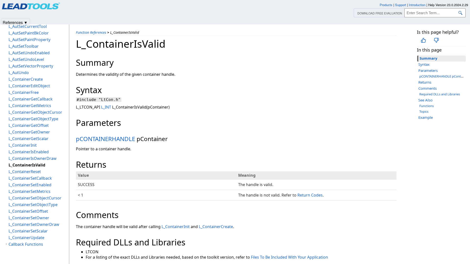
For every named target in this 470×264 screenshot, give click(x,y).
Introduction (417, 4)
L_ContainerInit (176, 226)
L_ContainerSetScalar (28, 231)
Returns (424, 82)
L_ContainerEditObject (29, 85)
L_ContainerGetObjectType (33, 118)
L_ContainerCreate (216, 226)
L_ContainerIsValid (27, 165)
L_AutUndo (19, 72)
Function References (91, 32)
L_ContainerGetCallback (31, 99)
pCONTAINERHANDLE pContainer (443, 76)
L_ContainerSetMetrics (29, 191)
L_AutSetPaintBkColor (29, 33)
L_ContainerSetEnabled (30, 184)
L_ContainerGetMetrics (30, 105)
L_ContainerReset (25, 171)
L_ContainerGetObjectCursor (35, 112)
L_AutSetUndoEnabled (29, 52)
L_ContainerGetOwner (29, 132)
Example (425, 117)
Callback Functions (26, 244)
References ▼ (15, 22)
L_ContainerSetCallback (30, 178)
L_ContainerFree (24, 92)
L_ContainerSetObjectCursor (35, 198)
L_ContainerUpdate (26, 237)
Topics (423, 111)
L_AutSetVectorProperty (31, 66)
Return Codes (310, 195)
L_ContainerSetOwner (29, 217)
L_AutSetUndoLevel (26, 59)
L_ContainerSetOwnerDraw (34, 224)
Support (400, 4)
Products (386, 4)
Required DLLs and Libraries (439, 94)
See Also (425, 100)
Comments (427, 88)
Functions (426, 106)
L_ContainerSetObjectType (33, 204)
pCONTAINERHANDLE (105, 139)
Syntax (424, 64)
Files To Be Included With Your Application (289, 257)
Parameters (428, 70)
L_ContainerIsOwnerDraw (33, 158)
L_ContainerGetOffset (29, 125)
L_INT (106, 107)
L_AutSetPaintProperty (29, 39)
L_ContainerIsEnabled (29, 151)
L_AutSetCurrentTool (28, 26)
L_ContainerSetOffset (28, 211)
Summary (428, 58)
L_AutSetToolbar (24, 46)
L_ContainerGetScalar (28, 138)
